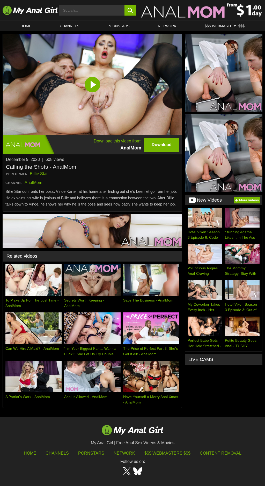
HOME (25, 26)
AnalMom (33, 182)
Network (167, 26)
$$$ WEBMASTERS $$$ (225, 26)
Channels (57, 453)
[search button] (130, 10)
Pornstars (118, 26)
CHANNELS (69, 26)
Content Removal (220, 453)
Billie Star (39, 174)
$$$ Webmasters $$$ (167, 453)
